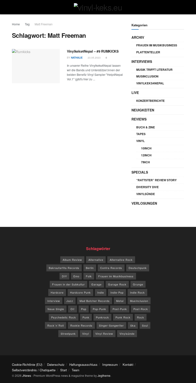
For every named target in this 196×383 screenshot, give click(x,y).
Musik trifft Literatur (154, 69)
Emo (76, 276)
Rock (140, 317)
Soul (145, 325)
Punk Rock (123, 317)
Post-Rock (140, 309)
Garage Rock (117, 284)
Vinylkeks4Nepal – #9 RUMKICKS (93, 51)
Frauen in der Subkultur (68, 284)
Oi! (73, 309)
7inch (145, 162)
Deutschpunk (138, 268)
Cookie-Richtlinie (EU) (27, 364)
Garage (96, 284)
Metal (120, 301)
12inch (146, 155)
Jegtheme (104, 375)
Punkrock (102, 317)
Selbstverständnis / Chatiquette (33, 370)
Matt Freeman (44, 24)
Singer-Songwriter (111, 325)
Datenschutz (56, 364)
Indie (100, 292)
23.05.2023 (94, 57)
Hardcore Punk (80, 292)
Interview (53, 301)
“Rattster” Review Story (156, 180)
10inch (146, 148)
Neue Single (56, 309)
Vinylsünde (145, 194)
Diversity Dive (147, 187)
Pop (83, 309)
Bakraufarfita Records (64, 268)
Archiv (137, 37)
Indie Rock (137, 292)
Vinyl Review (104, 333)
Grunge (138, 284)
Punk (85, 317)
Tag (27, 24)
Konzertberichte (150, 100)
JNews (26, 375)
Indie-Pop (117, 292)
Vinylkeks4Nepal (150, 83)
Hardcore (57, 292)
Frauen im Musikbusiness (156, 45)
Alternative (95, 260)
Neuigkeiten (142, 110)
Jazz (69, 301)
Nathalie (77, 57)
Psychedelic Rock (63, 317)
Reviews (139, 119)
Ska (133, 325)
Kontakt (128, 364)
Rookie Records (81, 325)
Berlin (90, 268)
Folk (89, 276)
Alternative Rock (121, 260)
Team (75, 370)
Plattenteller (148, 52)
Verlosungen (144, 203)
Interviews (141, 61)
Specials (139, 172)
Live (135, 92)
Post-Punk (120, 309)
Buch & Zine (145, 127)
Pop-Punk (99, 309)
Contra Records (111, 268)
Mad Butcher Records (95, 301)
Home (16, 24)
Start (63, 370)
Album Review (72, 260)
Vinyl (140, 141)
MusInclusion (147, 76)
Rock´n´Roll (55, 325)
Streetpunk (68, 333)
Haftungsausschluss (83, 364)
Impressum (110, 364)
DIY (64, 276)
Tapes (141, 134)
